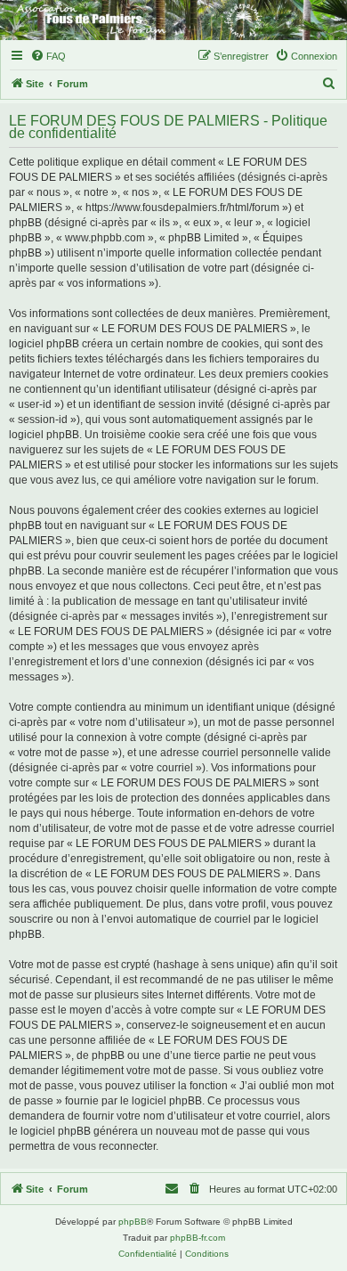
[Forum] (173, 20)
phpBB (132, 1221)
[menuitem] (48, 56)
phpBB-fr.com (197, 1237)
